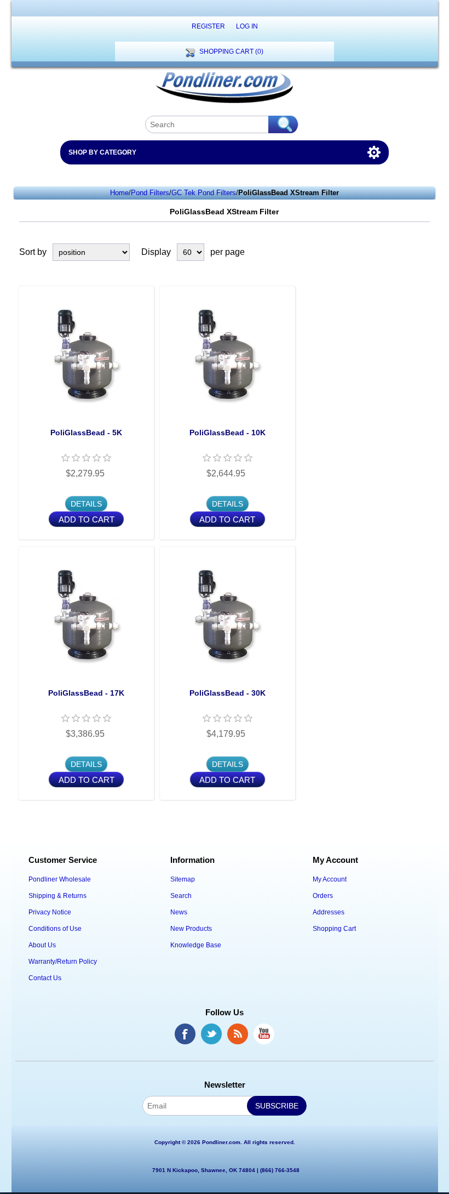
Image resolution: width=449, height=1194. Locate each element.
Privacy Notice (49, 912)
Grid (403, 252)
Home (119, 193)
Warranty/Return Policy (62, 961)
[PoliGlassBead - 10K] (227, 354)
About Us (42, 945)
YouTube (264, 1034)
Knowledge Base (195, 945)
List (423, 252)
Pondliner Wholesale (59, 879)
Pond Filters (150, 193)
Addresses (328, 912)
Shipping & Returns (57, 896)
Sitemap (182, 879)
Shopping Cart (334, 929)
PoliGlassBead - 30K (227, 693)
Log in (247, 26)
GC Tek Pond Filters (203, 193)
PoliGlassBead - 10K (227, 432)
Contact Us (44, 978)
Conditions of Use (55, 929)
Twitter (211, 1034)
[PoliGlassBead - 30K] (227, 614)
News (178, 912)
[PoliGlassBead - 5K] (86, 354)
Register (208, 26)
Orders (323, 896)
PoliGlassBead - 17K (86, 693)
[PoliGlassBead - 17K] (86, 614)
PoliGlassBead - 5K (86, 432)
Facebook (185, 1034)
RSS (237, 1034)
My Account (330, 879)
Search (181, 896)
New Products (191, 929)
